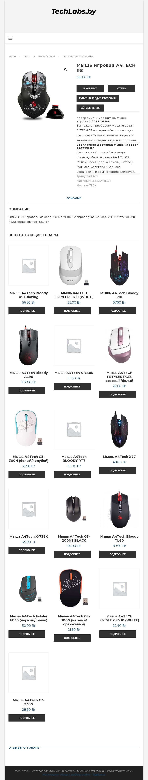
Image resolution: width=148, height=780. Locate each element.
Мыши (27, 56)
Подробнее (27, 310)
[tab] (74, 198)
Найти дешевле (90, 108)
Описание (74, 198)
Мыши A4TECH (46, 56)
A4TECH (91, 185)
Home (12, 56)
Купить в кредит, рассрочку (97, 98)
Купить (121, 88)
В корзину (90, 88)
